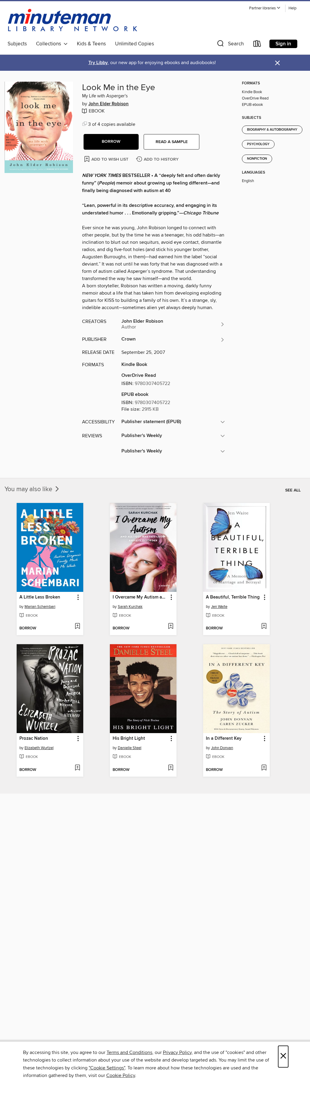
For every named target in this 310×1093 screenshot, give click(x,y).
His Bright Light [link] (129, 738)
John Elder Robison (108, 104)
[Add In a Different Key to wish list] (264, 768)
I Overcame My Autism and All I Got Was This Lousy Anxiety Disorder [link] (140, 597)
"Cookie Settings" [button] (107, 1068)
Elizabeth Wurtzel (39, 748)
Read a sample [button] (172, 142)
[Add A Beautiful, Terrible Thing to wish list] (264, 627)
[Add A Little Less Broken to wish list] (77, 627)
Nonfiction (257, 159)
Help (292, 8)
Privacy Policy (177, 1052)
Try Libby (98, 63)
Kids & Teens (91, 44)
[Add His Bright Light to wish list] (170, 768)
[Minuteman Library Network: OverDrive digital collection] (73, 21)
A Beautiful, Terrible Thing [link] (233, 597)
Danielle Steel (129, 748)
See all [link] (293, 490)
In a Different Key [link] (224, 738)
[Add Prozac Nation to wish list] (77, 768)
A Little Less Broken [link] (39, 597)
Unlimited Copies (134, 44)
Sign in (283, 44)
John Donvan (222, 748)
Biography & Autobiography (272, 130)
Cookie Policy (120, 1075)
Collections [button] (50, 44)
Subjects (17, 44)
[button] (265, 8)
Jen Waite (219, 606)
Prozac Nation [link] (33, 738)
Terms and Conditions (129, 1052)
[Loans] (257, 45)
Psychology (258, 144)
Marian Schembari (40, 606)
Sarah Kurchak (130, 606)
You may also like (29, 489)
